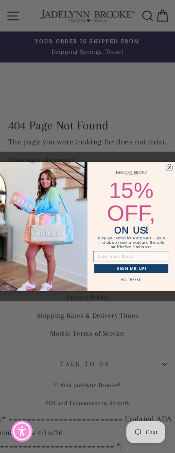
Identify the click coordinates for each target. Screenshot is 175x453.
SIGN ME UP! (131, 268)
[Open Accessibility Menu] (22, 431)
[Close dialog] (169, 167)
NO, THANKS (131, 279)
